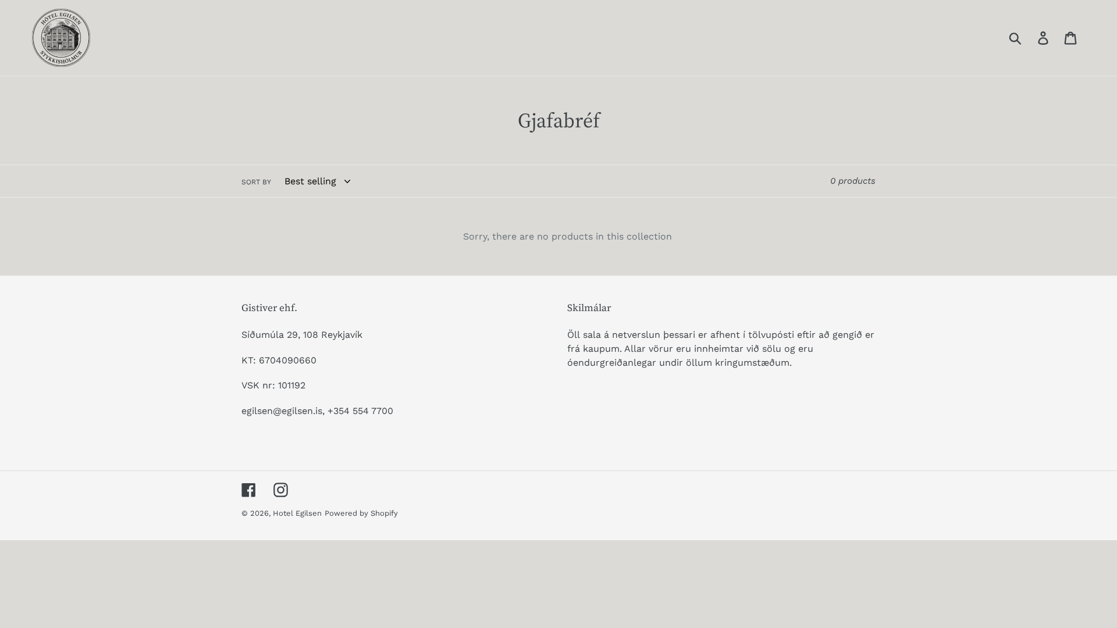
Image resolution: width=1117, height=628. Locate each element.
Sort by (256, 182)
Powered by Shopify (361, 513)
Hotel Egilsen (297, 513)
